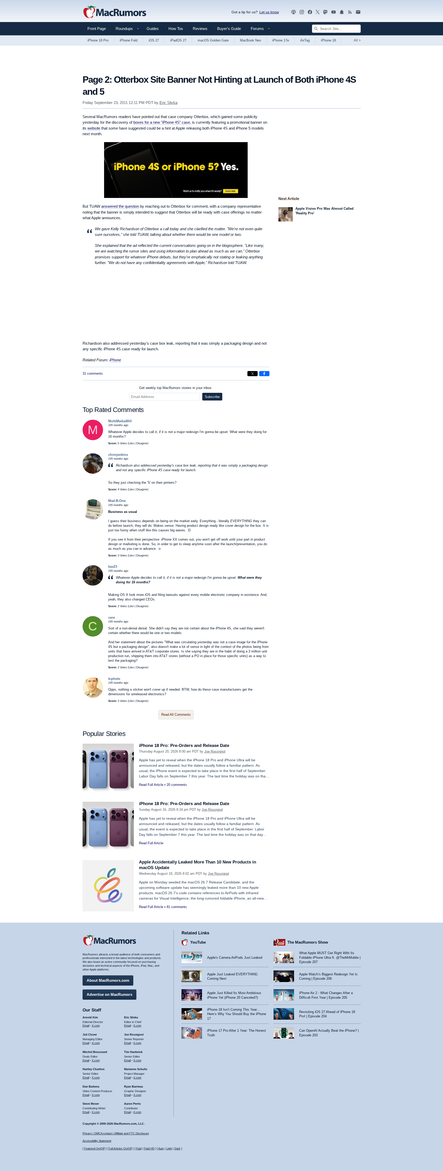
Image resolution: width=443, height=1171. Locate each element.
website (93, 128)
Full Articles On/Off (120, 1148)
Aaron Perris (132, 1103)
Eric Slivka (168, 102)
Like (131, 443)
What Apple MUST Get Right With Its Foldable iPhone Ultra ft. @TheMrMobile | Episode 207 (329, 957)
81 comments (177, 907)
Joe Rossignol (214, 751)
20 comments (177, 785)
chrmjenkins (118, 455)
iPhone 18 (328, 40)
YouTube (198, 942)
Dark (177, 1148)
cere (111, 617)
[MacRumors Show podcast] (293, 12)
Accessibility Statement (97, 1140)
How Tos (175, 28)
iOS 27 (154, 40)
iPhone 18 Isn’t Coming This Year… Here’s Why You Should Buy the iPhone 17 (236, 1014)
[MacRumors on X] (318, 12)
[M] (93, 439)
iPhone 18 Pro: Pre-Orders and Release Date (184, 745)
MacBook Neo (250, 40)
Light (169, 1148)
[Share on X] (252, 373)
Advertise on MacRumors (109, 994)
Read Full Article (151, 785)
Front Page (96, 28)
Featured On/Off (94, 1148)
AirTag (305, 40)
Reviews (200, 28)
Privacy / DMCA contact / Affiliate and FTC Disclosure (116, 1133)
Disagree (141, 443)
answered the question (120, 206)
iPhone (115, 360)
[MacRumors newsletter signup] (358, 12)
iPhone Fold (128, 40)
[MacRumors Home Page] (115, 12)
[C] (93, 635)
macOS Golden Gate (213, 40)
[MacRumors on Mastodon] (325, 12)
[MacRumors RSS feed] (350, 12)
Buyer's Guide (229, 28)
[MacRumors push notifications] (341, 12)
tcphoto (114, 679)
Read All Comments (176, 714)
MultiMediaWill (120, 421)
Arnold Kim (90, 1017)
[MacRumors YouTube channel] (333, 12)
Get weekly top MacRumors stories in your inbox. (176, 388)
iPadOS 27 (178, 40)
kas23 (112, 566)
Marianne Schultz (135, 1069)
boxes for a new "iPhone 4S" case (161, 122)
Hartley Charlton (94, 1069)
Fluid (139, 1148)
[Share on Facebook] (264, 373)
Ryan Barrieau (133, 1086)
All (357, 40)
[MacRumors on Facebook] (310, 12)
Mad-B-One (117, 501)
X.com (96, 1025)
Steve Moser (91, 1103)
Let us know (269, 12)
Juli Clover (90, 1034)
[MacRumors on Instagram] (301, 12)
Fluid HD (149, 1148)
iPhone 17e (280, 40)
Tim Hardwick (133, 1051)
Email (86, 1025)
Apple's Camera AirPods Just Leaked (234, 957)
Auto (161, 1148)
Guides (153, 28)
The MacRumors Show (307, 942)
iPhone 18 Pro (97, 40)
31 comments (93, 373)
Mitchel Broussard (95, 1051)
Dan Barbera (91, 1086)
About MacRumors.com (108, 980)
